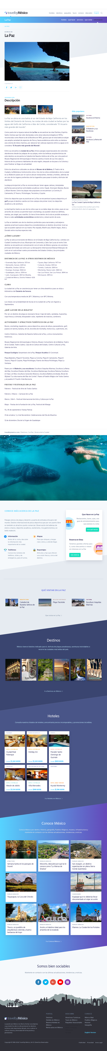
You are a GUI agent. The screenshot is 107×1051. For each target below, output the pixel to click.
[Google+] (16, 87)
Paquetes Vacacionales (73, 1022)
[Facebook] (7, 87)
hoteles (51, 13)
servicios (80, 19)
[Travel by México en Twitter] (46, 982)
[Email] (20, 87)
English (96, 13)
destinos (59, 13)
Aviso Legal (98, 1042)
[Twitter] (11, 87)
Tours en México (71, 1020)
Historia (87, 1022)
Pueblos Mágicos (91, 1020)
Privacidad (90, 1042)
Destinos (24, 432)
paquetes (67, 13)
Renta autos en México (54, 1027)
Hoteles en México (52, 1020)
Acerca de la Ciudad (42, 432)
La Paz (8, 20)
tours (75, 13)
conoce (81, 13)
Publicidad (82, 1042)
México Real (89, 1017)
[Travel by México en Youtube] (60, 982)
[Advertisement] (86, 162)
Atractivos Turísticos (72, 1017)
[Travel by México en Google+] (53, 982)
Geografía (88, 1025)
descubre (88, 13)
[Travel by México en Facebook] (38, 982)
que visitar (88, 19)
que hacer (71, 19)
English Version (90, 1032)
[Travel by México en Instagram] (68, 982)
